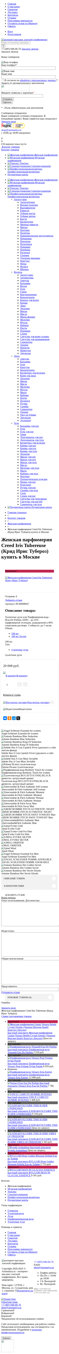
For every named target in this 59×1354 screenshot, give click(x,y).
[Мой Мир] (14, 718)
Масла (23, 314)
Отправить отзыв (10, 992)
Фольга (24, 266)
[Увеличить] (29, 580)
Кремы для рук (28, 448)
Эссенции (25, 420)
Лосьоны (25, 308)
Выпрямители (27, 207)
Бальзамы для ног (29, 426)
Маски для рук (28, 459)
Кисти (23, 219)
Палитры (25, 233)
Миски (24, 227)
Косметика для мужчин (32, 373)
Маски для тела (28, 462)
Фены (23, 263)
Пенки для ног (28, 482)
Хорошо (6, 1338)
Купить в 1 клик (12, 695)
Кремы (24, 303)
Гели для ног (27, 431)
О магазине (14, 6)
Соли (23, 493)
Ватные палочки (29, 205)
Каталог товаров (10, 147)
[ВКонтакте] (5, 718)
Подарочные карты (18, 174)
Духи (10, 1216)
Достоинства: (32, 900)
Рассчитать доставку (39, 702)
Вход (10, 31)
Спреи (23, 333)
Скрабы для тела (29, 490)
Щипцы (24, 269)
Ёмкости (24, 210)
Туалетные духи (16, 1221)
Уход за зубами (28, 415)
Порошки (25, 247)
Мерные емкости (29, 224)
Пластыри (25, 484)
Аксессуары (20, 199)
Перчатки (25, 241)
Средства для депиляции (33, 498)
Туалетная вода (16, 1213)
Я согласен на (31, 80)
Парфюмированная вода (21, 1219)
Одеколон (13, 1210)
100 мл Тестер (18, 636)
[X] (18, 718)
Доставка (12, 12)
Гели (22, 289)
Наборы (24, 325)
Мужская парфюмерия (20, 1189)
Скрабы (24, 406)
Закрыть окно (8, 121)
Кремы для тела (28, 451)
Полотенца (26, 244)
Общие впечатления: (12, 958)
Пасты (23, 328)
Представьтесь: (9, 986)
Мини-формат (27, 317)
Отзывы (12, 17)
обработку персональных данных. (38, 80)
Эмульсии (25, 353)
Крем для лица (28, 375)
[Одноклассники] (9, 718)
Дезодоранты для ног (31, 437)
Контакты (13, 15)
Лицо (17, 356)
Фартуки (25, 261)
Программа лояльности (20, 20)
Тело (16, 423)
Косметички (26, 221)
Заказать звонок (30, 49)
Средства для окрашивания (34, 339)
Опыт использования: (13, 900)
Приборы (25, 249)
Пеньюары (26, 238)
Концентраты (27, 297)
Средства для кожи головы (34, 336)
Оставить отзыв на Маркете (22, 23)
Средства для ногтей (31, 501)
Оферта (12, 26)
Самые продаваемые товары (16, 1016)
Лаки (23, 305)
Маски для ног (28, 456)
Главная (12, 3)
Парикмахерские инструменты (36, 235)
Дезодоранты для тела (32, 440)
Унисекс (24, 163)
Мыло (23, 392)
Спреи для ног (28, 496)
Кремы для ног (28, 445)
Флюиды (25, 347)
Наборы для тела (29, 473)
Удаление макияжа (30, 258)
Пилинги (25, 401)
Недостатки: (7, 931)
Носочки (25, 230)
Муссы (24, 322)
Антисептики (27, 202)
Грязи (23, 434)
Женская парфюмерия (46, 155)
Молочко (25, 319)
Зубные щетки (28, 216)
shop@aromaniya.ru (11, 130)
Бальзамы (25, 283)
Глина (23, 291)
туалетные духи (19, 649)
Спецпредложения (41, 166)
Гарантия (12, 9)
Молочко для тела (29, 468)
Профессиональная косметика (24, 171)
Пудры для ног (28, 487)
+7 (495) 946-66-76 (11, 49)
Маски (23, 311)
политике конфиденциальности (21, 1331)
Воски (23, 286)
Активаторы (27, 277)
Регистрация (14, 34)
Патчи (23, 398)
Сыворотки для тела (31, 504)
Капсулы (25, 367)
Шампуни (25, 350)
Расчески (25, 252)
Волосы (18, 272)
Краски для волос (29, 300)
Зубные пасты (27, 213)
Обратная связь (9, 1302)
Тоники (24, 345)
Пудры (23, 403)
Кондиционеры (28, 294)
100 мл (15, 633)
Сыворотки (26, 342)
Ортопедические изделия (33, 479)
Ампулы (24, 280)
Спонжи (24, 255)
